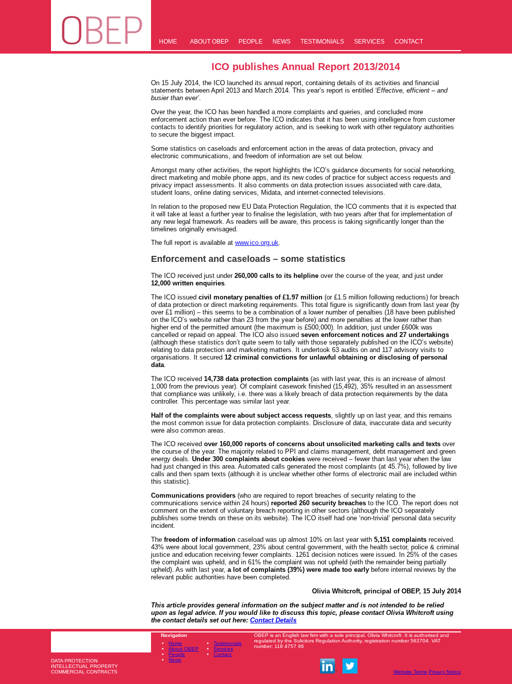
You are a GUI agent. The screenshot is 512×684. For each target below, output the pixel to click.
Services (223, 648)
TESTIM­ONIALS (322, 41)
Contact (223, 654)
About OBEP (183, 648)
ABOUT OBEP (209, 41)
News (174, 659)
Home (175, 643)
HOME (168, 41)
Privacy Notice (444, 671)
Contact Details (273, 620)
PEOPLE (250, 41)
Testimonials (228, 643)
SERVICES (369, 41)
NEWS (281, 41)
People (176, 654)
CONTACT (408, 41)
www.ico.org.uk (256, 242)
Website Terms (410, 671)
